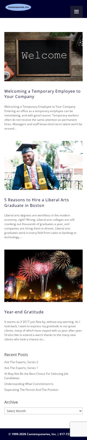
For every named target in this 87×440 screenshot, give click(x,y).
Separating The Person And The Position (31, 390)
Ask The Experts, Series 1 (21, 368)
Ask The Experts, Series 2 (21, 362)
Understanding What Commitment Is (28, 384)
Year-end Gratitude (24, 312)
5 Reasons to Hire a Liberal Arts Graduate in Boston (36, 202)
